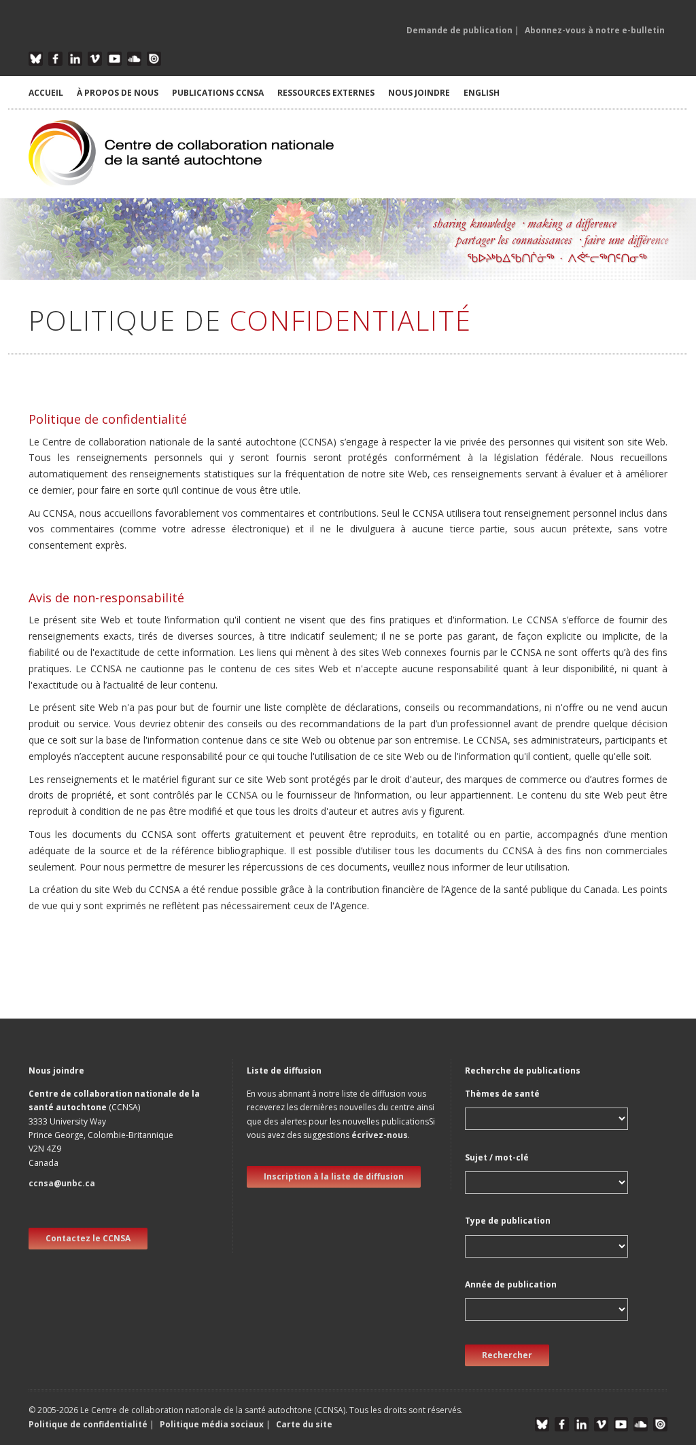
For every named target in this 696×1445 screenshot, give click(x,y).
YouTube (114, 59)
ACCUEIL (46, 92)
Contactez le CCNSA (88, 1238)
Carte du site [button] (304, 1424)
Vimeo (95, 59)
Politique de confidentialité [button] (89, 1424)
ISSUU (154, 59)
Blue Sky (36, 59)
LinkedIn (75, 59)
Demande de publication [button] (459, 30)
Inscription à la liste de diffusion (334, 1176)
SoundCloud (134, 59)
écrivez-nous (379, 1135)
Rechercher (507, 1355)
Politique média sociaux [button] (212, 1424)
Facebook (55, 59)
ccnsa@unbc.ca (62, 1183)
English (482, 92)
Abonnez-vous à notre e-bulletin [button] (595, 30)
